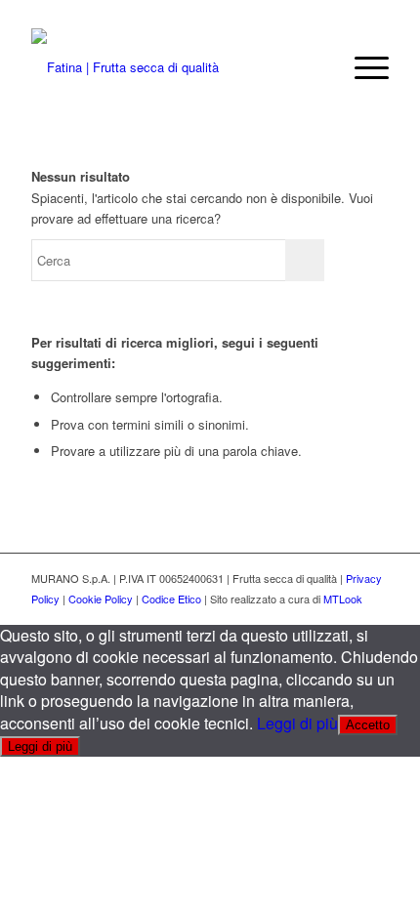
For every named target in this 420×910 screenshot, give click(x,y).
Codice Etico (171, 598)
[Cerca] (316, 67)
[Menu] (362, 67)
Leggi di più (297, 723)
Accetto (368, 725)
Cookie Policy (100, 598)
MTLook (342, 598)
